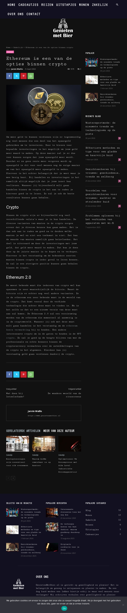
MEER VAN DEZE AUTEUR (58, 431)
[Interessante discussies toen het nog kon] (52, 512)
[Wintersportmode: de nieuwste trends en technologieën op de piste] (91, 62)
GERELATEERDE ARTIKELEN (23, 431)
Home (12, 4)
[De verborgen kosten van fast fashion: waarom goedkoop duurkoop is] (52, 527)
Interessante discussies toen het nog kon (71, 512)
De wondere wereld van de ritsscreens (64, 395)
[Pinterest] (23, 76)
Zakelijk (100, 4)
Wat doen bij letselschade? (15, 395)
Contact (33, 14)
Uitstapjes (66, 4)
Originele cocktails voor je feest (70, 547)
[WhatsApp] (31, 76)
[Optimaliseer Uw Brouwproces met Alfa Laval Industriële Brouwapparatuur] (69, 444)
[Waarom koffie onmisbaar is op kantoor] (43, 444)
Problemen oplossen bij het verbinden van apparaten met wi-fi (102, 219)
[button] (117, 4)
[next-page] (13, 478)
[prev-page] (8, 478)
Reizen (47, 4)
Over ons (16, 14)
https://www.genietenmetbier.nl (44, 416)
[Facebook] (9, 76)
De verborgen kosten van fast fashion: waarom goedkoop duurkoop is (70, 529)
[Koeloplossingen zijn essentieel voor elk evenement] (17, 444)
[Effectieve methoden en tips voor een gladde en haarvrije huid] (91, 79)
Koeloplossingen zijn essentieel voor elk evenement (17, 462)
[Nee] (123, 604)
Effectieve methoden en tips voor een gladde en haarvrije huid (102, 151)
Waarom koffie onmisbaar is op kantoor (41, 462)
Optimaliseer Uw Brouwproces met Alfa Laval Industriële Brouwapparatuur (67, 465)
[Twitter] (16, 76)
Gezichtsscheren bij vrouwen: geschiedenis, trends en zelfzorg (102, 173)
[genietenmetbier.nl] (63, 28)
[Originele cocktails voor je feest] (52, 547)
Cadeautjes (28, 4)
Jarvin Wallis (17, 69)
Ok (64, 608)
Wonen (84, 4)
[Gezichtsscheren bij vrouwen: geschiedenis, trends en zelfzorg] (91, 97)
